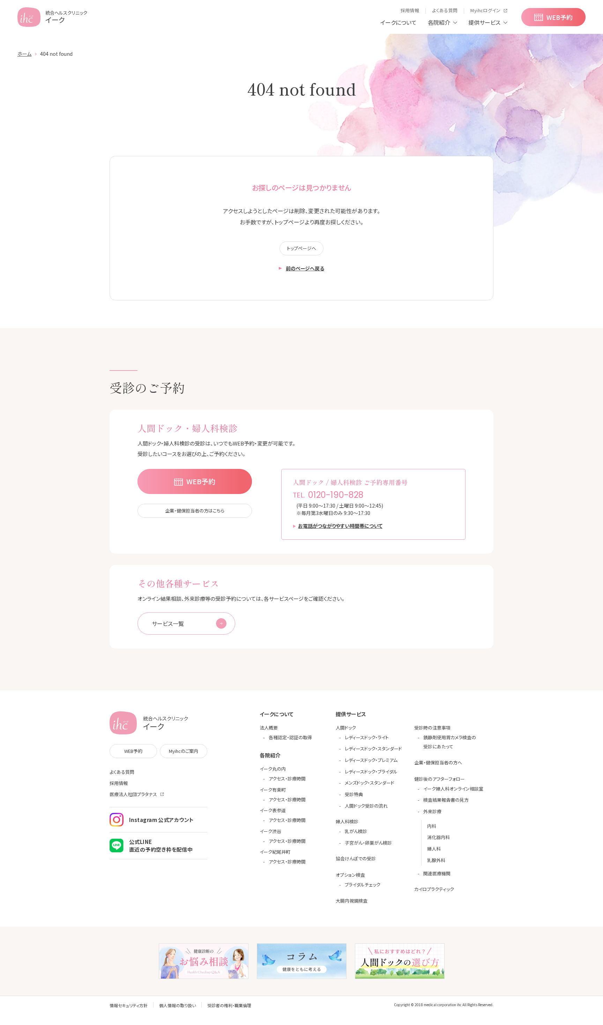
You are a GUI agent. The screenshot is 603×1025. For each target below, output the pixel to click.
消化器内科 (438, 837)
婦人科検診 (347, 821)
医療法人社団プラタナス (133, 794)
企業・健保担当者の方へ (438, 762)
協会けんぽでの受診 (356, 858)
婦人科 (434, 848)
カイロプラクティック (434, 889)
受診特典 (354, 794)
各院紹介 (439, 22)
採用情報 (119, 783)
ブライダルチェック (362, 884)
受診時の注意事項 (432, 727)
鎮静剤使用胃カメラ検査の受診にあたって (449, 742)
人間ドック (346, 727)
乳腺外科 (436, 860)
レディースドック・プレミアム (371, 760)
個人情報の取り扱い (177, 1005)
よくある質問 (122, 772)
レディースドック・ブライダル (371, 771)
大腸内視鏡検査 (351, 900)
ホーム (24, 53)
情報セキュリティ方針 (129, 1005)
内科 (431, 826)
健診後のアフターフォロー (439, 779)
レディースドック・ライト (367, 737)
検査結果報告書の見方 (446, 799)
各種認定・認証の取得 (290, 737)
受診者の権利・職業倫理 (229, 1005)
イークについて (398, 22)
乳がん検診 (356, 831)
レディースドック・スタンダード (373, 748)
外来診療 (432, 811)
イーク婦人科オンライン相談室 (453, 788)
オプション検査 (350, 874)
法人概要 (269, 727)
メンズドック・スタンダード (369, 782)
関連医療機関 (437, 873)
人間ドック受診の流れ (366, 805)
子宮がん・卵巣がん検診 (368, 842)
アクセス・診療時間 (287, 778)
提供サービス (484, 22)
